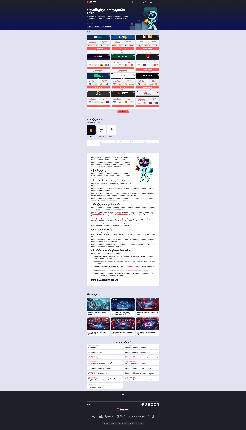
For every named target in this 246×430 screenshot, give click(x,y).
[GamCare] (109, 416)
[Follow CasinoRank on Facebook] (142, 404)
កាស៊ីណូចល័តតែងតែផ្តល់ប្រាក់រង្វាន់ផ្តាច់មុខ (123, 214)
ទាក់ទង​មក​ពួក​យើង (123, 398)
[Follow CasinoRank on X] (149, 404)
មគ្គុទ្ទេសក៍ (151, 2)
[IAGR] (94, 416)
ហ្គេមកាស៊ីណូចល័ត (142, 2)
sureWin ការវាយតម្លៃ (98, 70)
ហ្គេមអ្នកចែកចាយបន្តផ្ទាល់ (99, 215)
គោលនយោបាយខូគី (123, 428)
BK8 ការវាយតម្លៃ (123, 50)
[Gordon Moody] (121, 416)
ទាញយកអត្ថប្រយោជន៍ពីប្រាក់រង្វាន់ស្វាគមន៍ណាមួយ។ (131, 266)
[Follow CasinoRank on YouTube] (152, 404)
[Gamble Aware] (138, 416)
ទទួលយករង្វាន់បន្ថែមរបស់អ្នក (98, 48)
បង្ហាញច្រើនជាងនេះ (122, 111)
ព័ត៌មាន (158, 2)
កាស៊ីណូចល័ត (133, 2)
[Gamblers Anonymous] (101, 416)
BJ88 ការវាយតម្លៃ (148, 50)
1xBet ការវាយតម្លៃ (98, 50)
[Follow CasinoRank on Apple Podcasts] (158, 404)
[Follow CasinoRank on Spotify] (155, 404)
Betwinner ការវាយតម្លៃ (123, 70)
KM (88, 404)
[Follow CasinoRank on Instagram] (146, 404)
